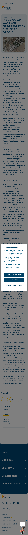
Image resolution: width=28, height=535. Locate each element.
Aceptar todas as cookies (14, 274)
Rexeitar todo (14, 279)
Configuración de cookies (14, 285)
